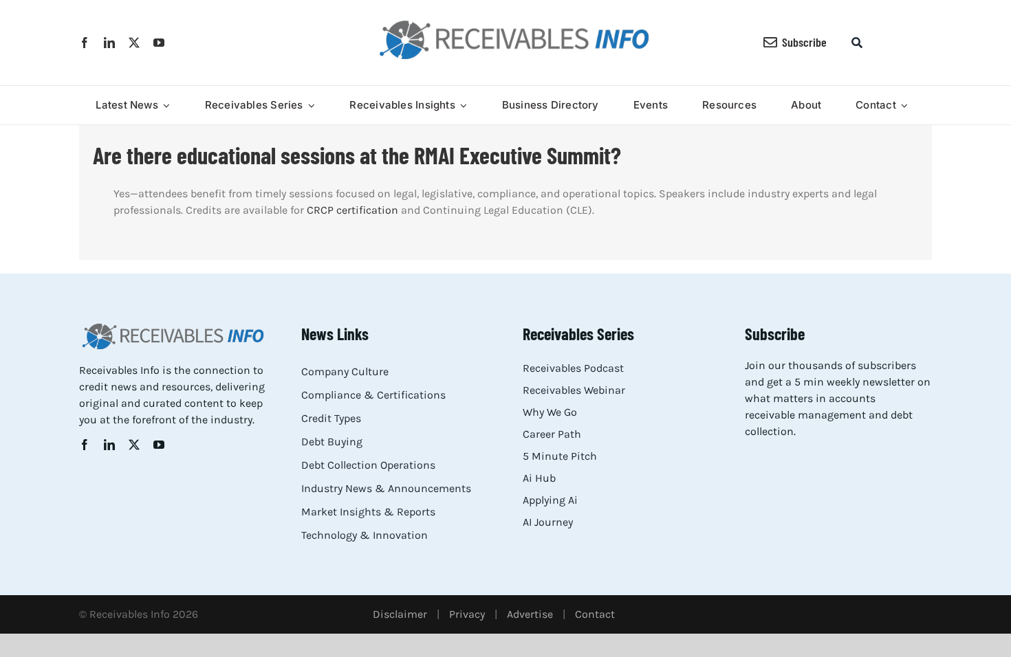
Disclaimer (400, 614)
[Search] (856, 43)
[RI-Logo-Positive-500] (514, 23)
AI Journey (548, 521)
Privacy (467, 614)
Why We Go (550, 412)
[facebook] (84, 42)
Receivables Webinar (574, 390)
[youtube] (158, 42)
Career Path (552, 434)
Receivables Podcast (573, 368)
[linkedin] (109, 42)
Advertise (530, 614)
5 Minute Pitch (560, 456)
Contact (595, 614)
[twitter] (134, 42)
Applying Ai (550, 499)
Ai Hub (539, 478)
